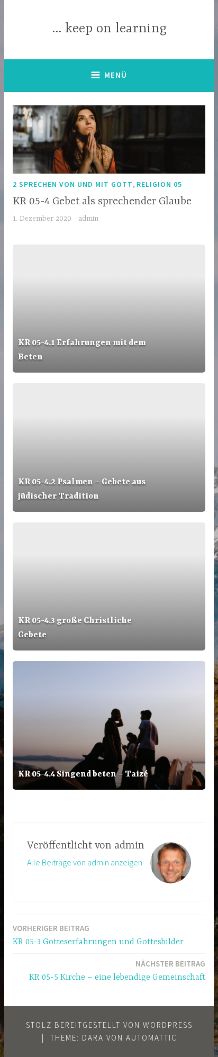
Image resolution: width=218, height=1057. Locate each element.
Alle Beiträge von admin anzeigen (84, 862)
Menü (115, 75)
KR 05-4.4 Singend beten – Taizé (83, 774)
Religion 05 (159, 184)
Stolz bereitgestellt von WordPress (109, 1025)
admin (88, 218)
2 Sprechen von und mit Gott (73, 184)
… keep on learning (109, 29)
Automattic (151, 1038)
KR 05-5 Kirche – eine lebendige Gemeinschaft (117, 970)
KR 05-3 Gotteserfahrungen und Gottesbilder (98, 935)
